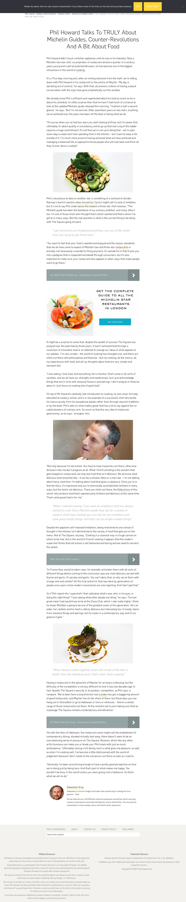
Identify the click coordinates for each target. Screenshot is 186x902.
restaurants (121, 247)
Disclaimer (128, 829)
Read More (153, 6)
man (73, 90)
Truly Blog (30, 14)
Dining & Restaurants (46, 14)
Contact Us (89, 829)
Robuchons (124, 489)
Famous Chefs (64, 14)
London (103, 694)
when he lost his (84, 202)
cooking (80, 70)
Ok (137, 6)
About (74, 829)
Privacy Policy (109, 829)
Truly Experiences (55, 829)
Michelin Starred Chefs (82, 14)
